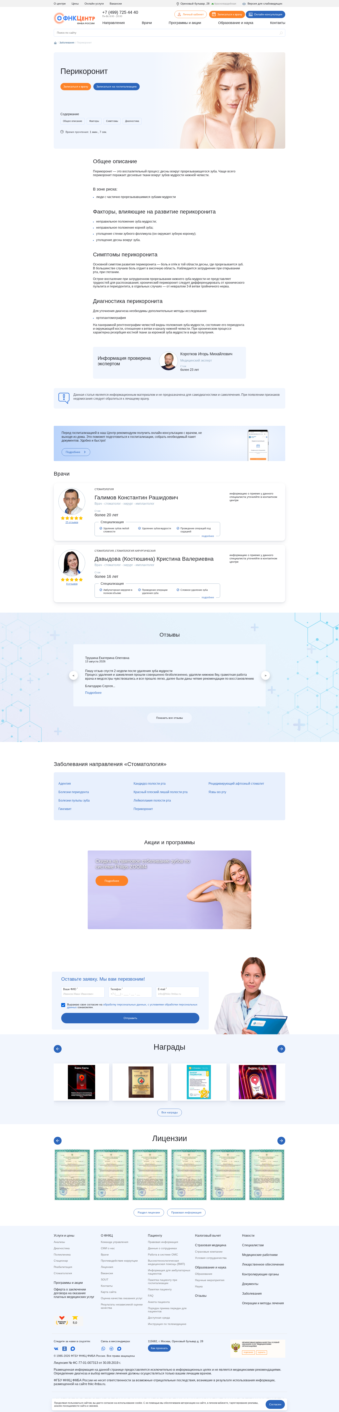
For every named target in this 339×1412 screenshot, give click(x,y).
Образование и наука (210, 1267)
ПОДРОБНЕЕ (248, 1352)
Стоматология (63, 1273)
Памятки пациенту (160, 1289)
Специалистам (253, 1245)
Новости (248, 1235)
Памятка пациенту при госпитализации (162, 1281)
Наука (199, 1286)
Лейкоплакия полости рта (152, 800)
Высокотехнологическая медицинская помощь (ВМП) (166, 1262)
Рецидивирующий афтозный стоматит (236, 783)
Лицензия (107, 1266)
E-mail (162, 989)
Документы (250, 1284)
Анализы (59, 1242)
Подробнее (73, 452)
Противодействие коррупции (119, 1260)
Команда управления (114, 1242)
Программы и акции (68, 1282)
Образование (203, 1273)
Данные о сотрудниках (162, 1248)
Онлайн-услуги (94, 3)
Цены (75, 3)
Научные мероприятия (209, 1280)
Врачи (105, 1254)
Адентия (64, 783)
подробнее (208, 536)
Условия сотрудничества (211, 1257)
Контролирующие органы (260, 1274)
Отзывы (201, 1295)
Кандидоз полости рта (150, 783)
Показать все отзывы (169, 717)
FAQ (150, 1295)
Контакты (107, 1285)
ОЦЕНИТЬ (261, 1352)
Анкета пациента (159, 1301)
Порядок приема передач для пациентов (167, 1310)
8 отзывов (71, 584)
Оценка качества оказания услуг (121, 1298)
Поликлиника (62, 1254)
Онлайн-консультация (268, 14)
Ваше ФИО (70, 989)
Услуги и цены (64, 1235)
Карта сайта (108, 1291)
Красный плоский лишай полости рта (161, 792)
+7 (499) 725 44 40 (120, 12)
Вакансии (116, 3)
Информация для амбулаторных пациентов (169, 1272)
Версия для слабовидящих (265, 3)
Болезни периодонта (73, 792)
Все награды (169, 1112)
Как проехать (159, 1348)
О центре (60, 3)
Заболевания (252, 1293)
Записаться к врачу (229, 14)
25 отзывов (72, 522)
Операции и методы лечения (263, 1303)
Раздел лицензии (149, 1212)
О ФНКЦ (107, 1235)
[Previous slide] (58, 1049)
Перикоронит (143, 809)
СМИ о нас (108, 1248)
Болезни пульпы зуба (74, 800)
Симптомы (112, 121)
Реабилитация (63, 1266)
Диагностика (132, 121)
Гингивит (64, 809)
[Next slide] (281, 1049)
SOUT (104, 1279)
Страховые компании (208, 1251)
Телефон (116, 989)
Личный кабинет (193, 14)
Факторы (94, 121)
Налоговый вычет (208, 1235)
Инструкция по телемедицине (167, 1323)
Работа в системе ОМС (163, 1254)
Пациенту (155, 1235)
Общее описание (72, 121)
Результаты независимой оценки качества (122, 1306)
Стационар (61, 1260)
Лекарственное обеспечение (263, 1264)
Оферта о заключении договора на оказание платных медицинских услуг (74, 1293)
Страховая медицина (210, 1245)
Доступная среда (159, 1317)
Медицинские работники (260, 1254)
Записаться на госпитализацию (116, 86)
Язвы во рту (217, 792)
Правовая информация (186, 1212)
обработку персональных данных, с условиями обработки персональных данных (132, 1006)
